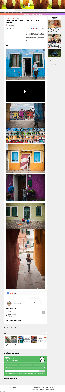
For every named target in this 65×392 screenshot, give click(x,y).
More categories (9, 367)
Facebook (31, 41)
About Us (47, 387)
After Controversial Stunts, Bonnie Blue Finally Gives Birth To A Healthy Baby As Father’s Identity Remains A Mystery (54, 30)
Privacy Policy (47, 389)
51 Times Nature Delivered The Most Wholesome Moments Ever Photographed (54, 59)
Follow (41, 302)
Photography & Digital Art (10, 18)
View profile (33, 302)
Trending (8, 12)
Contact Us (53, 387)
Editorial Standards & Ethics (40, 389)
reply (11, 316)
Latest (12, 12)
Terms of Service (52, 389)
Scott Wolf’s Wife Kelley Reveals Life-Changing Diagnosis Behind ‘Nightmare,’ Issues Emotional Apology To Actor (54, 45)
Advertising (43, 387)
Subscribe (42, 371)
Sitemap (33, 389)
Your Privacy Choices (37, 387)
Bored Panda (13, 387)
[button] (43, 333)
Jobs (50, 387)
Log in (59, 10)
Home (5, 12)
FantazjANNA (9, 24)
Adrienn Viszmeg (10, 314)
